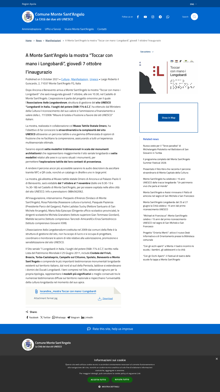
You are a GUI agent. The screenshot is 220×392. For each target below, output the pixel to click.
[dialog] (110, 374)
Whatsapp (60, 317)
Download (108, 298)
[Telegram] (159, 16)
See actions (145, 51)
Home (29, 40)
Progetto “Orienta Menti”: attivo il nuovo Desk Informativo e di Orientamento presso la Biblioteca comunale (168, 236)
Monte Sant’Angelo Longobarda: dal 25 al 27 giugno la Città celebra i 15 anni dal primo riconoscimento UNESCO (165, 205)
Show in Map (168, 117)
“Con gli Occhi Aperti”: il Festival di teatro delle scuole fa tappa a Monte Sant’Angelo (166, 257)
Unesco (94, 79)
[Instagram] (152, 16)
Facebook (33, 317)
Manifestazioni (53, 40)
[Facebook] (137, 16)
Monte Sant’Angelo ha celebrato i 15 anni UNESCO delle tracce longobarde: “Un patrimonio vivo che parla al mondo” (167, 182)
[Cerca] (194, 16)
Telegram (75, 317)
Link (138, 373)
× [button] (217, 359)
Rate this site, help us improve (112, 328)
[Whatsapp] (167, 16)
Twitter (47, 317)
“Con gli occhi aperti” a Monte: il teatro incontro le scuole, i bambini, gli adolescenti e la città (168, 247)
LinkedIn (88, 317)
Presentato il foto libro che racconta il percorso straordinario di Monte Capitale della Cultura (167, 170)
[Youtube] (144, 16)
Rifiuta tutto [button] (122, 379)
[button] (110, 386)
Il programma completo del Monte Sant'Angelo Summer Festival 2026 (166, 161)
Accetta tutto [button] (98, 379)
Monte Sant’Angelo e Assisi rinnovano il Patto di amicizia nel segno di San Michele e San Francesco (168, 194)
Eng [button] (192, 4)
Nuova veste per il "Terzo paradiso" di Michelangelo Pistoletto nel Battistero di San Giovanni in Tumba (166, 149)
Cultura (65, 79)
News (39, 40)
